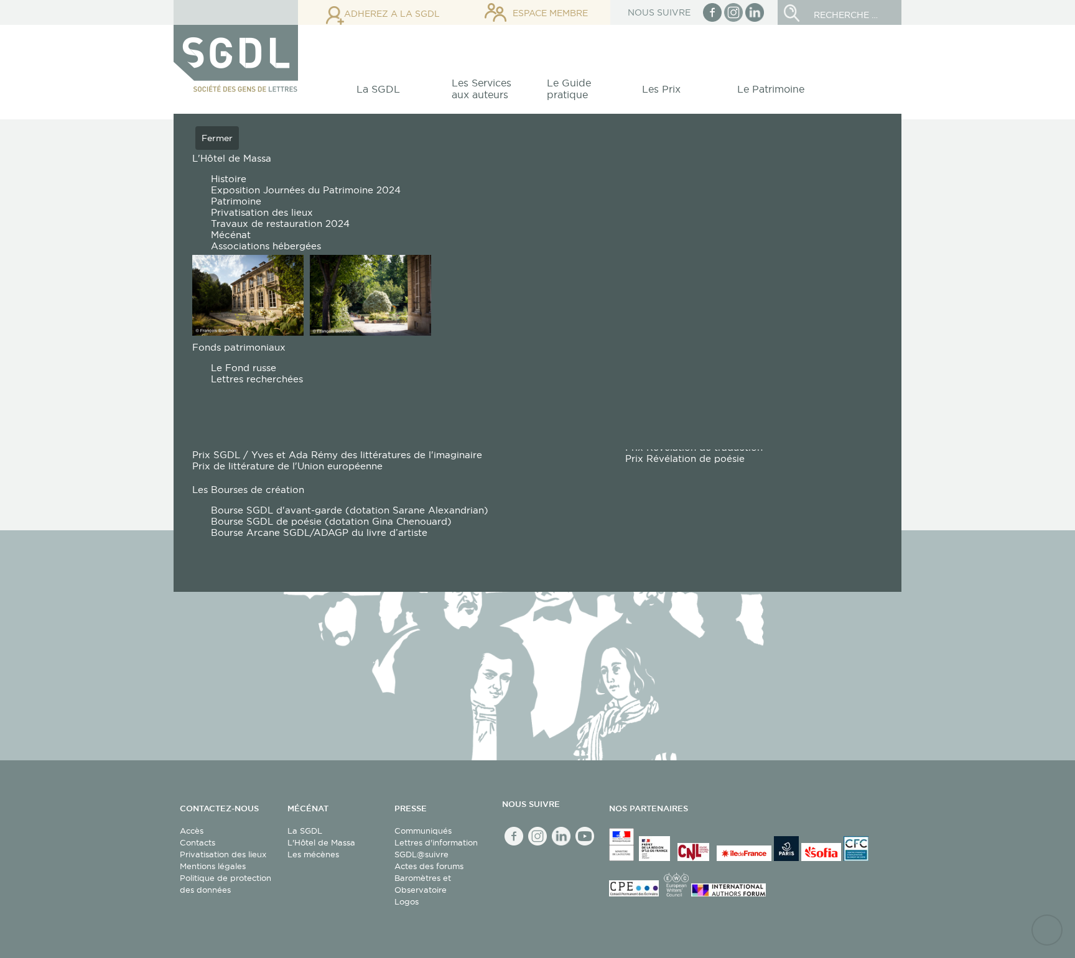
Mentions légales (213, 866)
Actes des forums (428, 866)
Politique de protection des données (225, 883)
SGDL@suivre (421, 854)
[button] (385, 92)
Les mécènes (313, 854)
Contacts (197, 842)
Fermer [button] (217, 138)
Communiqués (423, 830)
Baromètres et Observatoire (422, 883)
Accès (191, 830)
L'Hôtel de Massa (321, 842)
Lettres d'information (436, 842)
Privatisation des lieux (223, 854)
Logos (406, 901)
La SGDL (304, 830)
